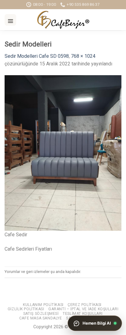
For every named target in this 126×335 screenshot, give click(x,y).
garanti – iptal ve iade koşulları (83, 309)
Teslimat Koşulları (83, 313)
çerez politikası (85, 305)
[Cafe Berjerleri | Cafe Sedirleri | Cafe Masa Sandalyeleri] (63, 19)
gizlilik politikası (26, 309)
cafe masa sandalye (40, 318)
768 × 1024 (83, 56)
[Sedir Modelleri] (63, 153)
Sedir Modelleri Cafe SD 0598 (37, 56)
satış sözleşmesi (41, 313)
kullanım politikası (43, 305)
